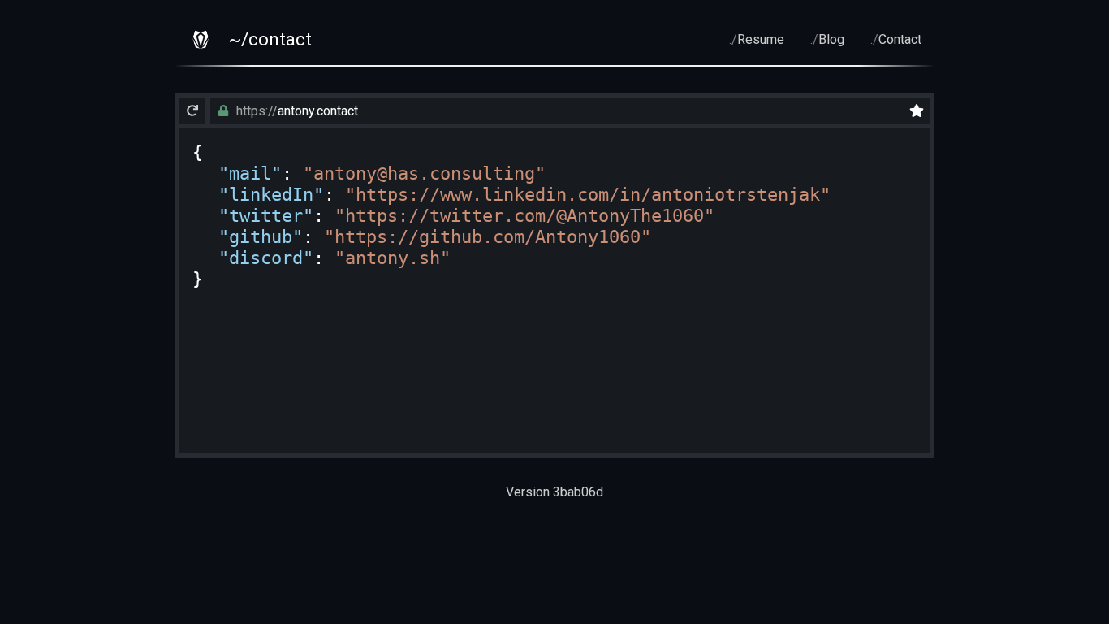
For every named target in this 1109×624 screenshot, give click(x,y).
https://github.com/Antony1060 (487, 236)
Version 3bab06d (554, 492)
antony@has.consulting (424, 173)
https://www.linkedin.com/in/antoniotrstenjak (588, 194)
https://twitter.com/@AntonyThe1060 (524, 215)
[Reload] (192, 111)
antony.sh (392, 257)
